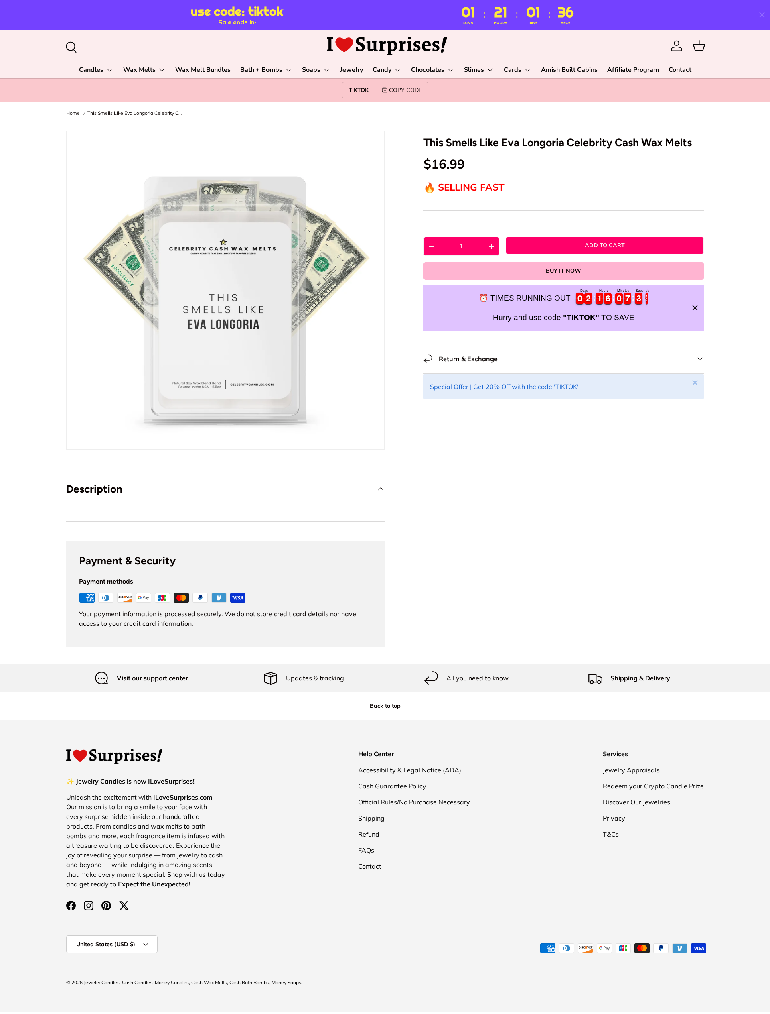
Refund (368, 834)
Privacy (614, 818)
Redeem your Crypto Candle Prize (653, 786)
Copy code (405, 90)
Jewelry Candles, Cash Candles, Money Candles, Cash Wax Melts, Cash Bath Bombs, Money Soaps (192, 982)
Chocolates (427, 69)
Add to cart (605, 245)
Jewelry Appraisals (631, 770)
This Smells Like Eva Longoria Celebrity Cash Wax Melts (135, 113)
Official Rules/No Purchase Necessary (414, 802)
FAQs (366, 850)
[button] (699, 46)
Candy (382, 69)
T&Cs (611, 834)
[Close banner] (695, 308)
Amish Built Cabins (569, 69)
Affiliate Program (633, 69)
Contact (680, 69)
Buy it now (563, 270)
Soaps (311, 69)
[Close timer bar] (762, 15)
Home (73, 113)
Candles (91, 69)
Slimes (474, 69)
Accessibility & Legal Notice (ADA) (409, 770)
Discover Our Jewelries (636, 802)
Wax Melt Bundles (203, 69)
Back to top (385, 705)
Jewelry (351, 69)
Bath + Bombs (261, 69)
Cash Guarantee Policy (392, 786)
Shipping (371, 818)
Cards (512, 69)
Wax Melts (139, 69)
